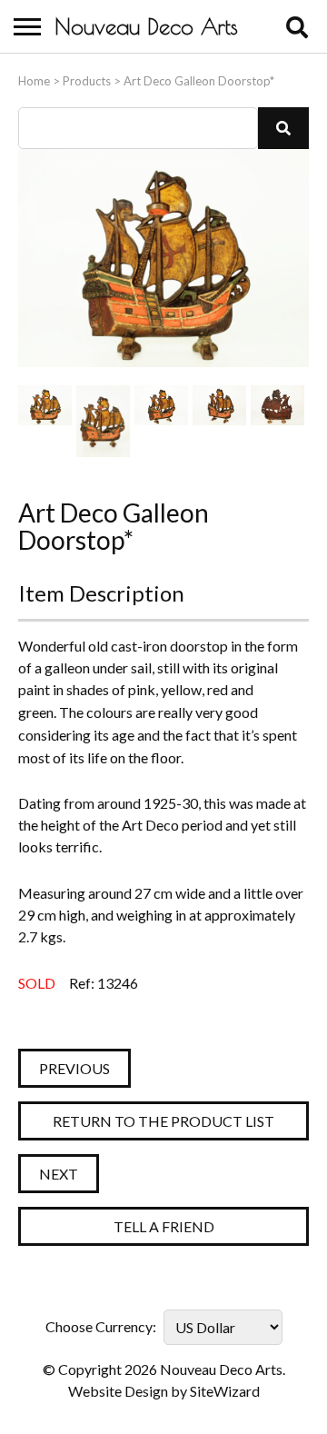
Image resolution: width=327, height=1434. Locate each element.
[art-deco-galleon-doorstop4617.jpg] (161, 421)
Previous (74, 1068)
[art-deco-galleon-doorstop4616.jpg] (103, 421)
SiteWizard (225, 1390)
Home (34, 81)
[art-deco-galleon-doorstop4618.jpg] (219, 421)
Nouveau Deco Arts (146, 26)
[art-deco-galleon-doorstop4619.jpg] (277, 421)
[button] (283, 128)
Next (58, 1173)
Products (87, 81)
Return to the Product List (163, 1121)
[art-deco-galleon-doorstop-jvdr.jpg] (45, 421)
